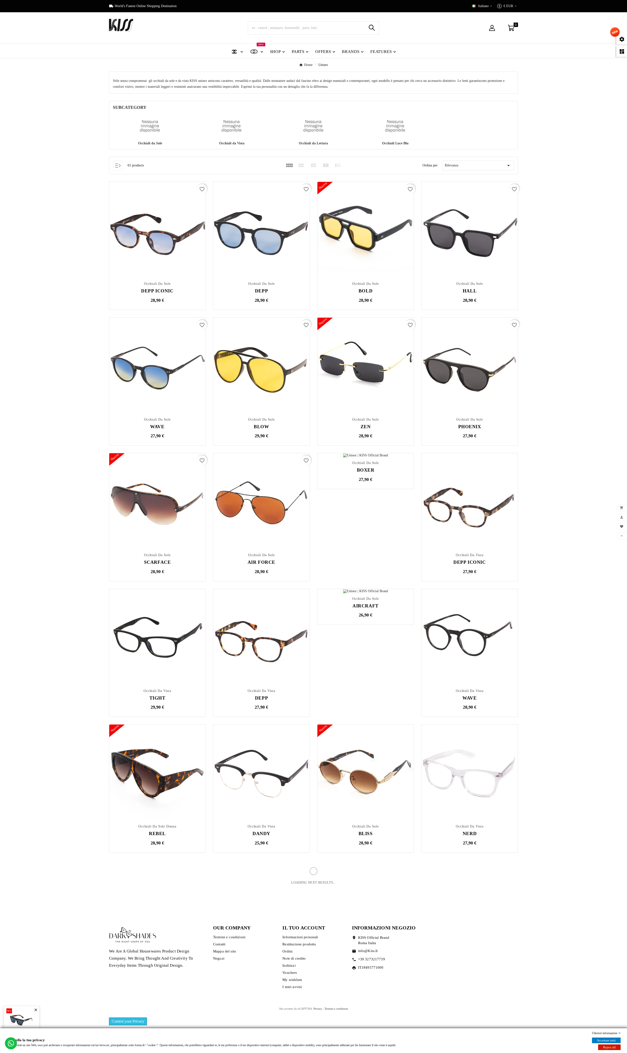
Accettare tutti (606, 1040)
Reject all (609, 1047)
